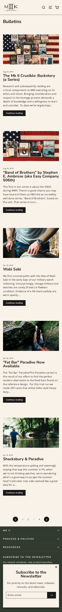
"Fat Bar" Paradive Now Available (24, 364)
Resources (11, 547)
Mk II (7, 530)
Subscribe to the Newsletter (27, 557)
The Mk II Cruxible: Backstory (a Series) (29, 77)
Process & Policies (18, 538)
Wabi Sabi (12, 269)
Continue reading (14, 113)
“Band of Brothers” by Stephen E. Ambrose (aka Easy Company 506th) (31, 176)
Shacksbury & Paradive (23, 459)
